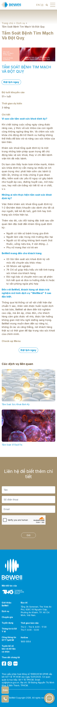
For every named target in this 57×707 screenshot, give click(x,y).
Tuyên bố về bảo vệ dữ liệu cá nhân (8, 649)
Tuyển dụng (7, 623)
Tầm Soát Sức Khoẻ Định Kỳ (16, 404)
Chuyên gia (7, 617)
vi (42, 4)
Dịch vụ (20, 23)
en (38, 4)
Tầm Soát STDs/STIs (12, 444)
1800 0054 (26, 641)
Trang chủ (7, 23)
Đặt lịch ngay (11, 82)
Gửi (28, 535)
